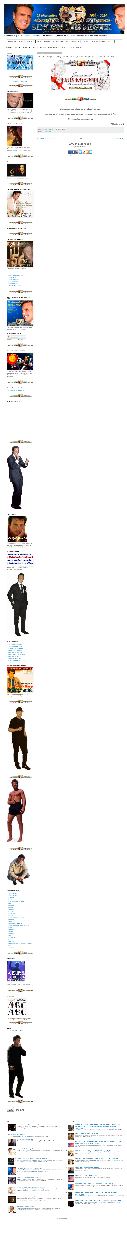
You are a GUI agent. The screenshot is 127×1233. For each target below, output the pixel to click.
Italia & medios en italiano (15, 923)
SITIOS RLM (85, 41)
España (10, 915)
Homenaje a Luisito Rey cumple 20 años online (29, 1177)
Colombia (11, 905)
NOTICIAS (79, 47)
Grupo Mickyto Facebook (15, 652)
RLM (63, 47)
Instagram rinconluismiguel (15, 648)
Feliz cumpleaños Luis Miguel (25, 1139)
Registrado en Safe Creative (19, 81)
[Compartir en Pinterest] (65, 129)
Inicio (81, 138)
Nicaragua (11, 929)
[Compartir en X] (61, 129)
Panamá (10, 931)
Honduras (11, 921)
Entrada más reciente (43, 138)
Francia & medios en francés (16, 917)
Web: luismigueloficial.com (15, 275)
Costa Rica (11, 907)
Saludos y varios (47, 131)
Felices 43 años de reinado (18, 1134)
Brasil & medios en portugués (16, 901)
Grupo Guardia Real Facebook (16, 654)
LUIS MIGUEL (12, 41)
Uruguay (10, 940)
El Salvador (11, 913)
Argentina (11, 897)
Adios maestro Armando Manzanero (26, 1206)
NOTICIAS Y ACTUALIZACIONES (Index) (102, 41)
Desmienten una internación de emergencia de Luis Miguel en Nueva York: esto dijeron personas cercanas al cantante (98, 1126)
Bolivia (10, 899)
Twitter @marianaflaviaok (15, 644)
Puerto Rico (11, 937)
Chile (9, 903)
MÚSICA (21, 41)
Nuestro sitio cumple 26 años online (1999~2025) (94, 1150)
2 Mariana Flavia (12, 895)
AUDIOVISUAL (30, 41)
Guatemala (11, 919)
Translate (20, 339)
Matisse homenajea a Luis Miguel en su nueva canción (31, 1197)
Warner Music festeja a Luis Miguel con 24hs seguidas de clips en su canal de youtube (98, 1142)
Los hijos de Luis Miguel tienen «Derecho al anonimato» (97, 1159)
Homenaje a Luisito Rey (14, 658)
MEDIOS (39, 41)
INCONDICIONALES (58, 41)
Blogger (70, 1218)
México (10, 927)
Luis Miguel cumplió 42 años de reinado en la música (31, 1187)
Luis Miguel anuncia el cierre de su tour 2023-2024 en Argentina (34, 1158)
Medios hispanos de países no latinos (18, 925)
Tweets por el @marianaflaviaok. (16, 390)
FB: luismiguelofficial (14, 281)
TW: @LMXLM (12, 277)
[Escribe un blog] (59, 129)
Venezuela (11, 947)
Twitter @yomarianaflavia (15, 646)
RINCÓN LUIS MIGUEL (72, 41)
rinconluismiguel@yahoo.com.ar (17, 660)
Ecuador (10, 911)
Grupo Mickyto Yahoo (14, 656)
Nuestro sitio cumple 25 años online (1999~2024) (30, 1168)
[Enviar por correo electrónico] (57, 129)
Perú (9, 935)
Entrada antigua (119, 138)
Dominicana (11, 909)
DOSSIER (47, 41)
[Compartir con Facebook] (63, 129)
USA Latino (11, 941)
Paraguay (11, 933)
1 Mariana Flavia (12, 893)
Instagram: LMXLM (13, 283)
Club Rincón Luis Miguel (15, 650)
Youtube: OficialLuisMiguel (15, 285)
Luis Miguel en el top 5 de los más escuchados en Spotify (32, 1125)
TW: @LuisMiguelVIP (14, 279)
